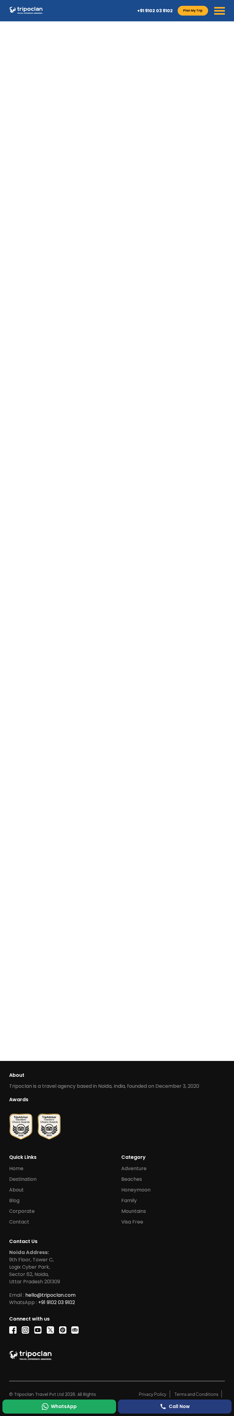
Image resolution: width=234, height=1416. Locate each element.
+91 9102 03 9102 (155, 11)
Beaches (131, 1179)
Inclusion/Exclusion (81, 411)
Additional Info (128, 411)
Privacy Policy (153, 1394)
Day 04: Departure (37, 608)
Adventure (134, 1168)
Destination (23, 1179)
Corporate (22, 1211)
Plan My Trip (193, 10)
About (16, 1189)
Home (16, 1168)
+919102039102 (49, 376)
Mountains (133, 1211)
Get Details (92, 1037)
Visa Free (132, 1221)
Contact (19, 1221)
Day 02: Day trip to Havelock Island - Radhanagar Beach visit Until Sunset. (106, 560)
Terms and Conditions (196, 1394)
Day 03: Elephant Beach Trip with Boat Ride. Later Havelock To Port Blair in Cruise (105, 584)
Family (129, 1200)
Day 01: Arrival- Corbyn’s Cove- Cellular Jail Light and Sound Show (97, 540)
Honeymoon (136, 1189)
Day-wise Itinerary (31, 411)
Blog (14, 1200)
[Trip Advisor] (21, 1124)
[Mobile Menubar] (219, 11)
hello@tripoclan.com (56, 382)
